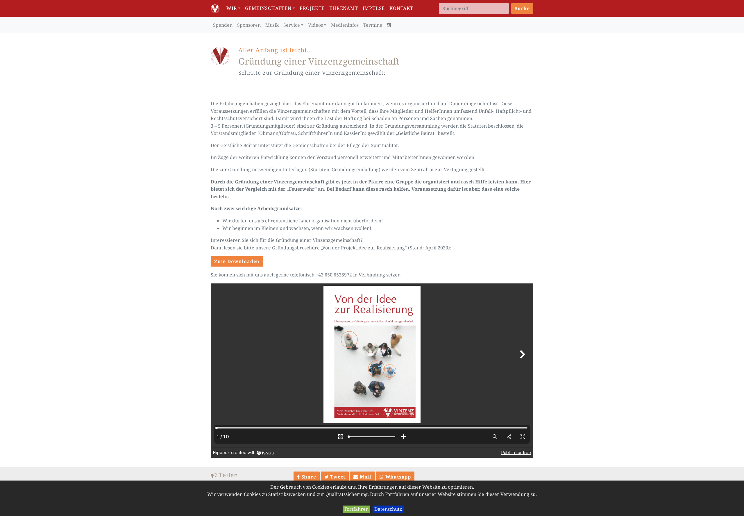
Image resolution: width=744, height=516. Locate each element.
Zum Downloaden (237, 261)
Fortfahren (356, 509)
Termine (372, 25)
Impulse (374, 8)
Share (308, 477)
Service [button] (291, 25)
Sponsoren (249, 25)
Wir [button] (231, 8)
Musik (272, 25)
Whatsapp (397, 477)
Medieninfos (345, 25)
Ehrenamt (343, 8)
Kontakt (401, 8)
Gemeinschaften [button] (268, 8)
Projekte (312, 8)
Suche (522, 8)
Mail (364, 477)
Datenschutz (388, 509)
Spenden (223, 25)
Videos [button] (315, 25)
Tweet (337, 477)
